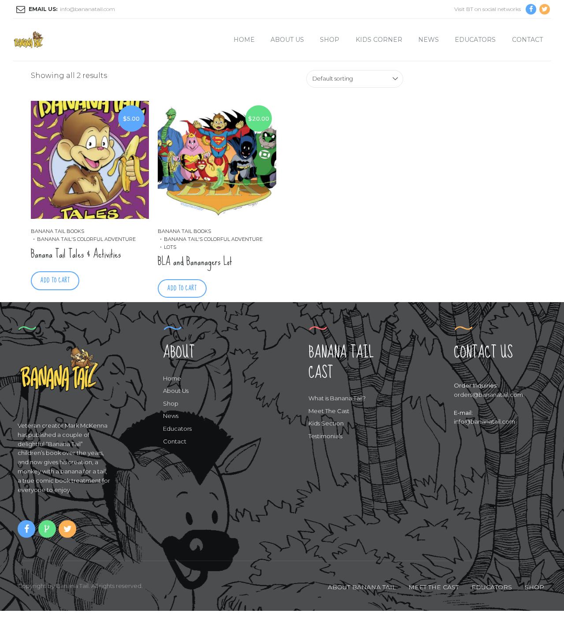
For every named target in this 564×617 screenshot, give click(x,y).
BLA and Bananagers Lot (195, 261)
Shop (329, 40)
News (428, 40)
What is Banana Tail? (337, 398)
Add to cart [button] (55, 280)
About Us (287, 40)
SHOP (534, 587)
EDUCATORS (491, 587)
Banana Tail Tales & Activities (76, 254)
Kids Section (326, 423)
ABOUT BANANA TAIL (362, 587)
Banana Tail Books (57, 231)
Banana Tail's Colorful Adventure (86, 239)
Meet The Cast (328, 410)
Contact (527, 40)
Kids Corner (379, 40)
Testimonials (325, 436)
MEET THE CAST (433, 587)
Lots (170, 247)
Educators (475, 40)
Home (244, 40)
